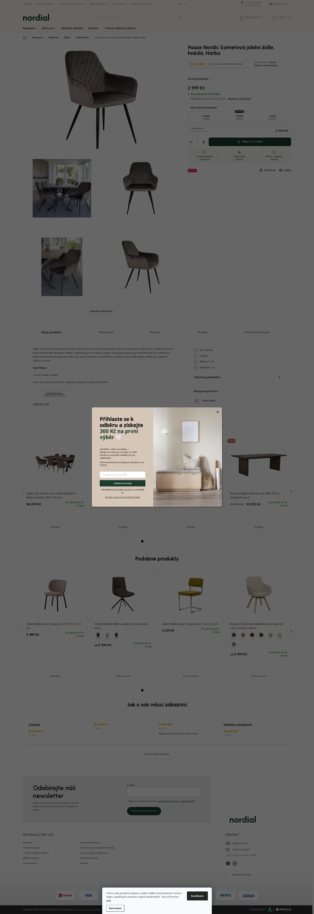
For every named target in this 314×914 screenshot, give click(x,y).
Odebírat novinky (123, 483)
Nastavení (115, 908)
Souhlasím (197, 895)
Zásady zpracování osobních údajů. (122, 496)
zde (108, 900)
